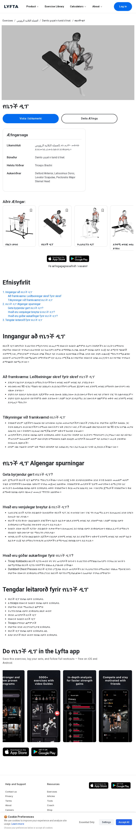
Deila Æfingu (89, 118)
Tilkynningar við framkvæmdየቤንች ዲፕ (30, 300)
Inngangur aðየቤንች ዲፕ (18, 292)
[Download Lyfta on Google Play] (79, 258)
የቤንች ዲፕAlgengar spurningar (22, 304)
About (96, 6)
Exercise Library (54, 6)
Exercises (8, 20)
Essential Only (86, 822)
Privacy (9, 796)
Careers (9, 810)
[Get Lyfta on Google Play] (44, 751)
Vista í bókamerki (31, 118)
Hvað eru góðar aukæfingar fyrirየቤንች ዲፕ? (33, 316)
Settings (106, 822)
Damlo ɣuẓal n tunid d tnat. (56, 20)
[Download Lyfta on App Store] (57, 258)
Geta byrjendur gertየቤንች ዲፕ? (25, 308)
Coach (50, 805)
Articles (51, 796)
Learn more (17, 824)
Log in (123, 6)
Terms (8, 800)
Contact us (11, 791)
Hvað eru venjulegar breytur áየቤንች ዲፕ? (31, 312)
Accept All (124, 822)
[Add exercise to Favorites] (31, 210)
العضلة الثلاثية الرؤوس (27, 20)
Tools (50, 800)
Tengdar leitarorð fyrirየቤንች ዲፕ (23, 320)
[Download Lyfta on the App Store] (16, 751)
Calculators (76, 6)
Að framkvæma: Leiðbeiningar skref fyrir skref (34, 296)
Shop (49, 810)
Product (31, 6)
